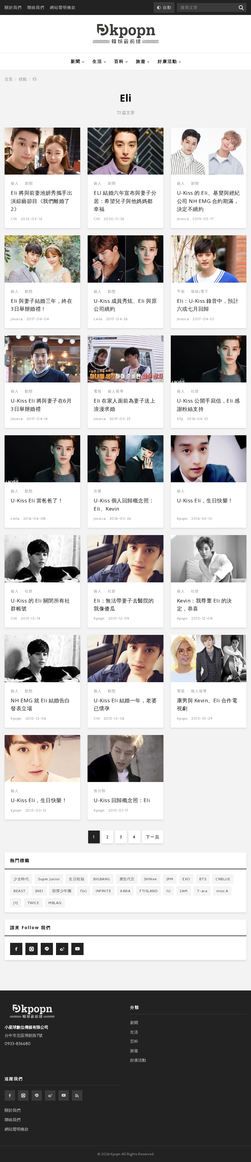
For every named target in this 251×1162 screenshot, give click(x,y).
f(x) (84, 891)
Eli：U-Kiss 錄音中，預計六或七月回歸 (208, 304)
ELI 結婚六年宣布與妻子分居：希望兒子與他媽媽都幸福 (125, 200)
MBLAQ (55, 902)
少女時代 (21, 879)
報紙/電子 (199, 291)
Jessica (183, 218)
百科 (119, 61)
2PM (170, 879)
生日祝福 (76, 879)
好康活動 (167, 61)
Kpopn (182, 518)
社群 (195, 391)
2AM (184, 891)
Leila (98, 319)
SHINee (150, 879)
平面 (181, 291)
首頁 (9, 79)
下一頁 (152, 837)
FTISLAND (148, 891)
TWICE (33, 902)
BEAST (19, 891)
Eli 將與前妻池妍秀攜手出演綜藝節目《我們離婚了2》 (41, 200)
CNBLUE (222, 879)
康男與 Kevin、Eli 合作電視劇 (207, 704)
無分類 (100, 790)
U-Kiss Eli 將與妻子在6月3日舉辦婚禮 (41, 404)
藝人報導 (116, 391)
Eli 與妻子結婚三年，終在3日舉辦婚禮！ (41, 304)
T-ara (202, 891)
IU (168, 891)
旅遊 (141, 61)
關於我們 (13, 7)
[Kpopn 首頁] (125, 34)
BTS (203, 879)
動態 (29, 291)
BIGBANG (101, 879)
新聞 (76, 61)
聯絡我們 (35, 7)
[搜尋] (240, 7)
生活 (97, 61)
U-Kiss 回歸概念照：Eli (122, 800)
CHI (14, 218)
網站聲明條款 (63, 7)
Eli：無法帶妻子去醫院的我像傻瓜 (124, 604)
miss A (222, 891)
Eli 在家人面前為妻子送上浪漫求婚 (124, 404)
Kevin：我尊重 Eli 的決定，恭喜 (204, 604)
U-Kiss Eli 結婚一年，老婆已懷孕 (125, 704)
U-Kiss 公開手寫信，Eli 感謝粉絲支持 (208, 404)
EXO (186, 879)
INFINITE (103, 891)
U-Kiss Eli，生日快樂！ (205, 500)
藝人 (15, 183)
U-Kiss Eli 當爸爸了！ (37, 500)
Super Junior (49, 879)
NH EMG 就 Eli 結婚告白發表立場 (40, 704)
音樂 (98, 491)
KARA (125, 891)
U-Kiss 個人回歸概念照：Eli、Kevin (124, 504)
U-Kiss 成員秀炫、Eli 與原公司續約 (125, 304)
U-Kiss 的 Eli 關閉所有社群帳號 (40, 604)
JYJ (15, 902)
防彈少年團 (62, 891)
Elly (180, 418)
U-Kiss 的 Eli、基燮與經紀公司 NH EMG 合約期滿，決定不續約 (208, 200)
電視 (98, 391)
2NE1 (39, 891)
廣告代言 (127, 879)
